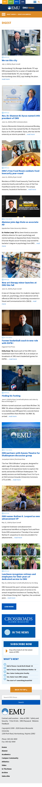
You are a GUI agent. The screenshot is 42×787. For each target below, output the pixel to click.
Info (4, 1)
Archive (5, 772)
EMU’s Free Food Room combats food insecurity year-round (20, 172)
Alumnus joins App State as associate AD (20, 223)
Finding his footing (11, 395)
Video (4, 765)
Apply (17, 1)
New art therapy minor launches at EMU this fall (19, 283)
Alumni (4, 751)
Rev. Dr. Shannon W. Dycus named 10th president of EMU (21, 117)
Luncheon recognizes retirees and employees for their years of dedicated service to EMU (19, 576)
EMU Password (25, 721)
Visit (10, 1)
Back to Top (21, 689)
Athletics (5, 761)
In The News (7, 769)
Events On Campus (24, 14)
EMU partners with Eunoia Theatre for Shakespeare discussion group (21, 454)
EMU (28, 7)
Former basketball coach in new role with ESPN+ (20, 341)
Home (4, 747)
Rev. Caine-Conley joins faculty (18, 673)
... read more (30, 134)
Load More (9, 606)
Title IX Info (13, 721)
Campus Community (10, 758)
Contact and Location (10, 718)
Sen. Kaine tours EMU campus (17, 677)
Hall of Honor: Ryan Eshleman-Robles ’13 (21, 670)
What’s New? (11, 14)
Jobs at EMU (24, 718)
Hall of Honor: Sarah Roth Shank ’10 (20, 666)
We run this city (9, 60)
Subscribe (6, 776)
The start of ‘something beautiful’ (19, 680)
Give (22, 1)
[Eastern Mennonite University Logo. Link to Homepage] (14, 7)
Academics (6, 754)
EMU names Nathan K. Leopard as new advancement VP (21, 517)
